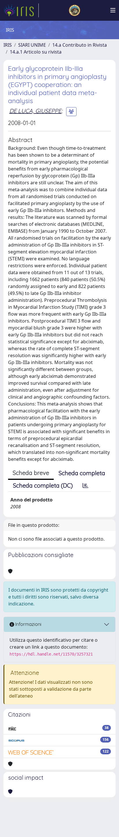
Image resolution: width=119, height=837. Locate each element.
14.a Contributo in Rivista (79, 45)
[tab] (85, 486)
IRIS (7, 45)
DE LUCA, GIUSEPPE (35, 110)
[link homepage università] (74, 10)
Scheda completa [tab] (82, 473)
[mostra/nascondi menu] (113, 10)
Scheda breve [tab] (31, 472)
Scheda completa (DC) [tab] (43, 485)
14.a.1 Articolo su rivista (36, 52)
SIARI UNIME (32, 45)
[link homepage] (21, 10)
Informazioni (27, 624)
